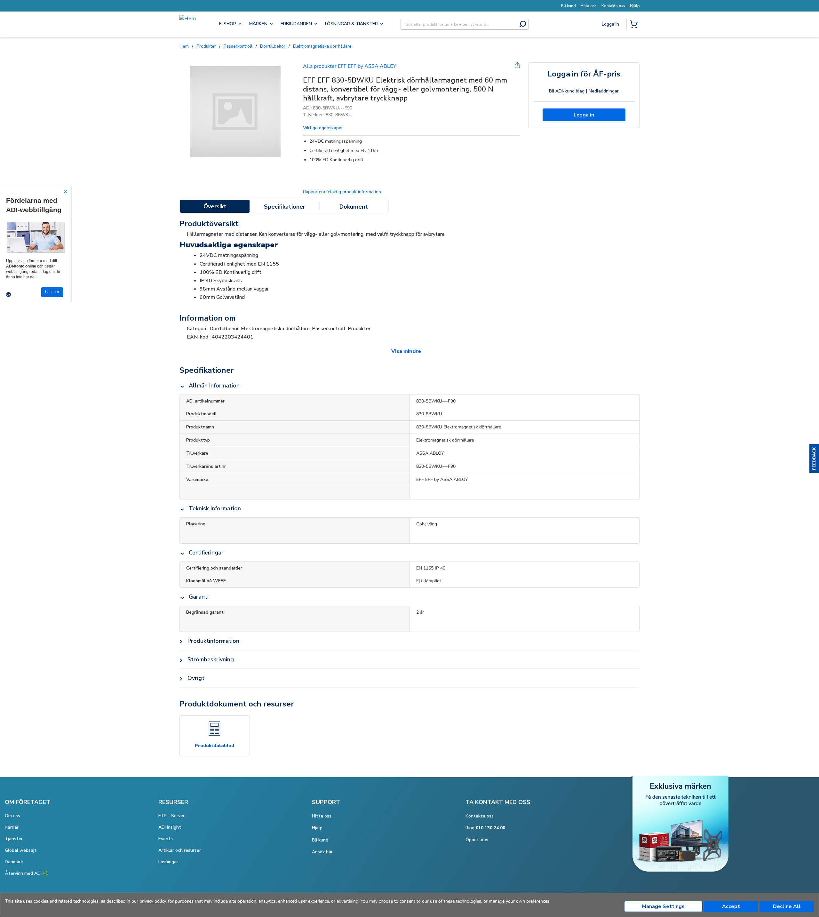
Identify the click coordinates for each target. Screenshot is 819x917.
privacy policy (152, 901)
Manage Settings (663, 906)
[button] (814, 458)
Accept (731, 906)
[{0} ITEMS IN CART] (635, 24)
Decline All (787, 906)
